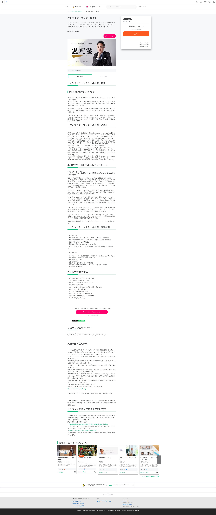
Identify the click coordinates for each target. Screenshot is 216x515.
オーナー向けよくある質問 (78, 506)
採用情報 (137, 510)
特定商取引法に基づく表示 (114, 510)
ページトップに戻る (108, 495)
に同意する (137, 29)
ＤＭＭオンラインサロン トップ (75, 11)
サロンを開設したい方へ (94, 7)
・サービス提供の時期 (144, 44)
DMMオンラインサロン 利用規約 (104, 501)
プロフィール (103, 76)
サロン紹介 (80, 76)
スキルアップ (82, 472)
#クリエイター (100, 334)
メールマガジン (126, 501)
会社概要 (79, 510)
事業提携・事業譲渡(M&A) (128, 510)
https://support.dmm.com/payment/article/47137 (83, 430)
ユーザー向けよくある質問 (78, 503)
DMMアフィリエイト (127, 504)
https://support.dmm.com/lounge (77, 389)
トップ (66, 7)
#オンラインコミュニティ (85, 334)
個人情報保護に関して (102, 510)
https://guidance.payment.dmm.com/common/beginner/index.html (88, 424)
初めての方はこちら (76, 501)
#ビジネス (71, 334)
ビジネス (61, 472)
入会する (136, 34)
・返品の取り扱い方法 (144, 46)
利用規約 (134, 29)
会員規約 (93, 510)
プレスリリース (86, 510)
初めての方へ (78, 7)
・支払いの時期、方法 (144, 43)
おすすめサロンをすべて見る (151, 476)
